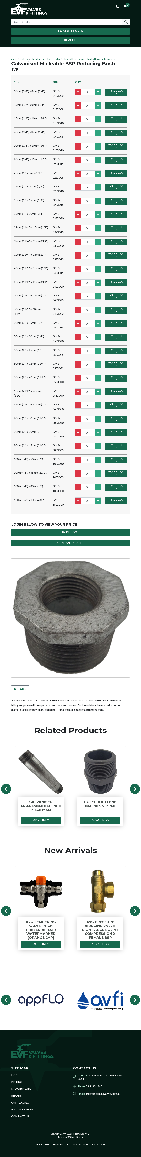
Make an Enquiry (70, 543)
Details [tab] (20, 689)
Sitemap (101, 1144)
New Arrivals (21, 1088)
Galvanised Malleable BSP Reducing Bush (96, 59)
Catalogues (20, 1102)
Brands (16, 1095)
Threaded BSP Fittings (41, 59)
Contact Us (20, 1116)
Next (135, 789)
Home (13, 59)
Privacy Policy (60, 1144)
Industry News (22, 1109)
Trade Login (42, 1144)
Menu (72, 40)
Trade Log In (70, 31)
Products (24, 59)
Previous (6, 789)
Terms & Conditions (82, 1144)
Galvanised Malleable (64, 59)
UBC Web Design (75, 1137)
